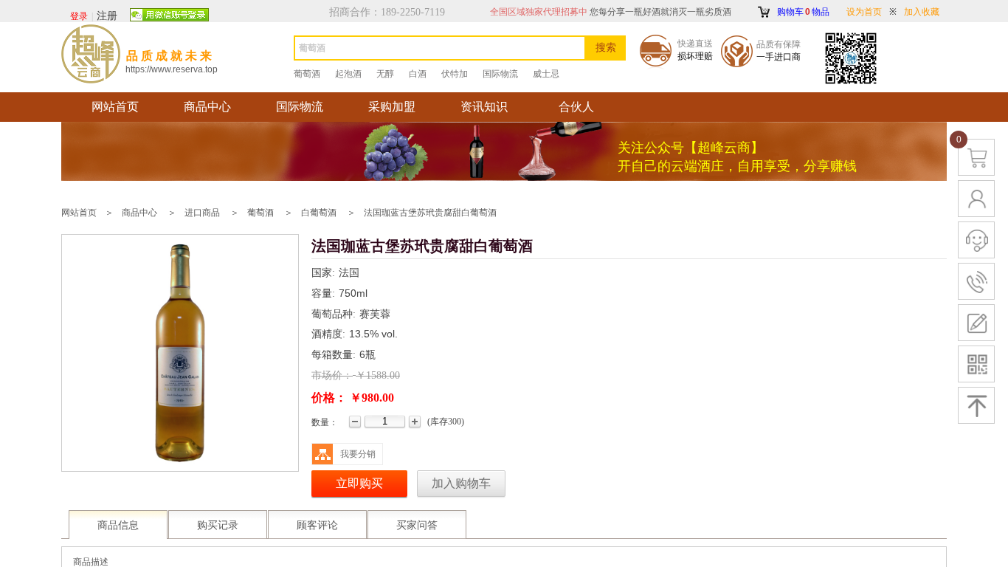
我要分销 (358, 454)
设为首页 (864, 12)
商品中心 (207, 106)
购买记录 (217, 525)
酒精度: (328, 334)
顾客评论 (317, 525)
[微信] (169, 15)
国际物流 (299, 106)
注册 (107, 15)
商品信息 (118, 525)
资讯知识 (484, 106)
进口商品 (202, 212)
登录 (79, 16)
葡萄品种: (333, 314)
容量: (323, 293)
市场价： (332, 375)
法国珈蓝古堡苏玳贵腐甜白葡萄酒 (430, 212)
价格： (329, 397)
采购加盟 (391, 106)
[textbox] (440, 48)
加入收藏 (921, 12)
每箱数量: (333, 354)
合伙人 (576, 106)
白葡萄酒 (318, 212)
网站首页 (115, 106)
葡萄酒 (260, 212)
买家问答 (417, 525)
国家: (323, 272)
